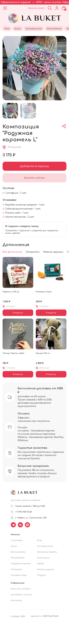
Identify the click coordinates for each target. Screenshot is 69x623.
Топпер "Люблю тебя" (13, 353)
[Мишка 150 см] (51, 334)
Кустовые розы (45, 546)
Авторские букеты (47, 552)
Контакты (16, 600)
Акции (14, 546)
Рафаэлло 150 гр (11, 292)
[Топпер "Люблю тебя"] (18, 334)
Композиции (43, 558)
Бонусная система (20, 589)
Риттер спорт (44, 292)
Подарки (41, 575)
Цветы (40, 563)
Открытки (16, 569)
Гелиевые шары (19, 575)
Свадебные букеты (20, 563)
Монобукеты (17, 558)
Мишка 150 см (43, 353)
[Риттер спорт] (51, 272)
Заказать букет (36, 8)
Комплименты (18, 552)
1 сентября (16, 540)
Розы (39, 540)
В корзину (18, 313)
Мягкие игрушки (45, 569)
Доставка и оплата (21, 594)
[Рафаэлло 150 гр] (18, 272)
